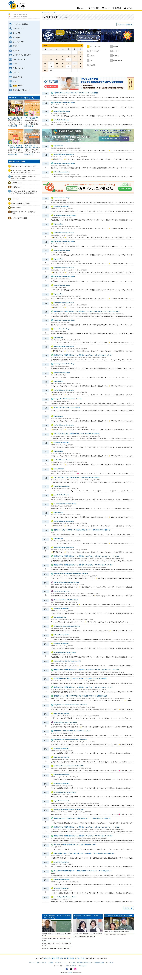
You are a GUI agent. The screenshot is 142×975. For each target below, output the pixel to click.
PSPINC (70, 972)
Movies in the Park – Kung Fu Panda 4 (66, 582)
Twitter (71, 969)
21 (74, 63)
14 (74, 59)
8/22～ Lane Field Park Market (20, 203)
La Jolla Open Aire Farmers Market (65, 215)
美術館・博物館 (117, 60)
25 (57, 66)
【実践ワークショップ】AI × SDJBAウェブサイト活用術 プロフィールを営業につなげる (80, 696)
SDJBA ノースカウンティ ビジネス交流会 (67, 407)
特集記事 (16, 50)
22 (80, 63)
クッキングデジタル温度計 (19, 218)
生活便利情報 (17, 77)
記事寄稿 (20, 85)
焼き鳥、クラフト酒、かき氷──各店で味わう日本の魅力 (56, 944)
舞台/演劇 (92, 65)
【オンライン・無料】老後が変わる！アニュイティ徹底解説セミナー (75, 844)
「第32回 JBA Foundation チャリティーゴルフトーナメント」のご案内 (76, 93)
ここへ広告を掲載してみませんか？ (84, 937)
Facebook (67, 969)
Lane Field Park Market (61, 120)
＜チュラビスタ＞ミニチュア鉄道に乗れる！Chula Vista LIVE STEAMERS (76, 434)
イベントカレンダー (20, 59)
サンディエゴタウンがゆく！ (23, 55)
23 (45, 66)
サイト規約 (72, 962)
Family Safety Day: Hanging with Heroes (67, 626)
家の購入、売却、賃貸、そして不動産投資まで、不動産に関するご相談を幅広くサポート (24, 193)
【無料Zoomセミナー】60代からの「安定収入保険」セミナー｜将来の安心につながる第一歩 (82, 530)
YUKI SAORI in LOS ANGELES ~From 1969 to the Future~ (72, 731)
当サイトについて (41, 962)
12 (63, 59)
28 (74, 66)
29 (80, 66)
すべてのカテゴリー (95, 46)
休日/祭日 (116, 55)
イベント (115, 46)
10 (51, 59)
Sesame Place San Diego (62, 111)
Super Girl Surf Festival (61, 713)
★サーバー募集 (16, 207)
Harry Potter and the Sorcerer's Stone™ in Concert (70, 704)
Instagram (75, 969)
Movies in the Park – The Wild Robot (66, 600)
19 (63, 63)
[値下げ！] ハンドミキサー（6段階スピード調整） (23, 213)
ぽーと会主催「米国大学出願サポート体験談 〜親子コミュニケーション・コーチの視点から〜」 (83, 871)
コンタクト (32, 962)
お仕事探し (17, 37)
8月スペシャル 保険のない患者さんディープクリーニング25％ (23, 177)
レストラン (47, 958)
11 (57, 59)
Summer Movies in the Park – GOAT (65, 722)
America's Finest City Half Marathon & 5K (67, 661)
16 (45, 63)
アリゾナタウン (83, 966)
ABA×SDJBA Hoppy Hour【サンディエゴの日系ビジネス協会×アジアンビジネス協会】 (80, 678)
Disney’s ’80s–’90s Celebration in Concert (67, 399)
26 (63, 66)
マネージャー (15, 199)
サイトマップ (109, 962)
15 (80, 59)
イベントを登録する (126, 24)
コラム (15, 64)
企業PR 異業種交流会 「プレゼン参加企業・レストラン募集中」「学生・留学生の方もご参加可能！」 (85, 853)
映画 (91, 60)
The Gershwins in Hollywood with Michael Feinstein (71, 573)
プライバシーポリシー (61, 962)
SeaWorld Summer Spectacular (64, 154)
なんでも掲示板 (18, 42)
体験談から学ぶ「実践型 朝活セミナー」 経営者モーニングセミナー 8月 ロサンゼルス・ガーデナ (83, 355)
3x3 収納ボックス (16, 187)
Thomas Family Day (60, 617)
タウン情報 (17, 33)
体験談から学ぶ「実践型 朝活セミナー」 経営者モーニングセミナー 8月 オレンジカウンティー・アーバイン (86, 311)
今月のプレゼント (19, 68)
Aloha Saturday (59, 468)
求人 (61, 958)
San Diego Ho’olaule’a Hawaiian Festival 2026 (69, 766)
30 (45, 70)
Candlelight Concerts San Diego (64, 102)
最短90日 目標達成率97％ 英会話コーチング (55, 948)
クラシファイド (18, 28)
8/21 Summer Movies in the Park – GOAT (24, 166)
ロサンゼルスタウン (71, 966)
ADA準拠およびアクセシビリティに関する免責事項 (90, 962)
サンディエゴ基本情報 (20, 24)
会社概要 (50, 962)
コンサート (116, 51)
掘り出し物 (70, 958)
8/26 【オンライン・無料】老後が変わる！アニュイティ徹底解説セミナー (23, 171)
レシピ (15, 81)
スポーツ (92, 55)
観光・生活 (55, 958)
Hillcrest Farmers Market (61, 172)
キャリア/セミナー (95, 51)
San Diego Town (16, 5)
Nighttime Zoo (58, 145)
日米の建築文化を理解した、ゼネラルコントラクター (56, 939)
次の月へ (128, 908)
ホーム (43, 12)
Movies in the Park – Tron (62, 591)
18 (57, 63)
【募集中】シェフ (16, 182)
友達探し (16, 46)
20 (68, 63)
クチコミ (16, 72)
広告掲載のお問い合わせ (21, 90)
